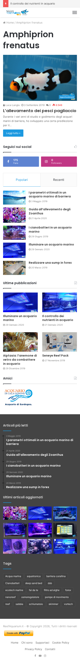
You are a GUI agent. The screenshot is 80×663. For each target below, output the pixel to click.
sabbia (19, 604)
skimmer (53, 604)
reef (7, 604)
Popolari (22, 180)
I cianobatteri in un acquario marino (50, 229)
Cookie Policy (60, 642)
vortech (68, 604)
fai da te (33, 590)
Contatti (50, 649)
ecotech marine (14, 590)
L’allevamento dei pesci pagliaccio (39, 111)
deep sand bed (33, 583)
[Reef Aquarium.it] (17, 12)
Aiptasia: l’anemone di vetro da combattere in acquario (20, 359)
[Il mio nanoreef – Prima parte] (15, 530)
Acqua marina (13, 576)
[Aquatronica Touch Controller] (65, 530)
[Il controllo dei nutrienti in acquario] (59, 302)
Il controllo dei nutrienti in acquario (32, 3)
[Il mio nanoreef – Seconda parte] (40, 530)
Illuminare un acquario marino (51, 244)
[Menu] (74, 12)
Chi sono (27, 642)
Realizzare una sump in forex (50, 263)
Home (10, 22)
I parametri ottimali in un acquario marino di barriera (50, 194)
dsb (50, 583)
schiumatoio (36, 604)
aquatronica (34, 576)
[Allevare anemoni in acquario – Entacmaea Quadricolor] (40, 546)
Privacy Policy (33, 649)
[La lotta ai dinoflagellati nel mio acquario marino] (65, 514)
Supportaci (42, 642)
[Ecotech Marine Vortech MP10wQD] (15, 546)
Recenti (58, 180)
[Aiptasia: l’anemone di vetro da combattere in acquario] (20, 342)
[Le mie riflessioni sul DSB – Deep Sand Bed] (65, 546)
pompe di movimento (57, 597)
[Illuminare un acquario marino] (14, 250)
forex (68, 590)
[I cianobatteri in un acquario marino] (14, 233)
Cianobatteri (12, 583)
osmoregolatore (30, 597)
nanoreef (10, 597)
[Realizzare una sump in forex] (14, 268)
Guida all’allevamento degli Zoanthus (50, 211)
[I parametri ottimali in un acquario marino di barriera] (14, 198)
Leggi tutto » (13, 133)
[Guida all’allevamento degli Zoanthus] (14, 215)
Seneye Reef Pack (55, 355)
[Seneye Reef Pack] (59, 342)
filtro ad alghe (51, 590)
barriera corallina (56, 576)
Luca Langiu (12, 105)
